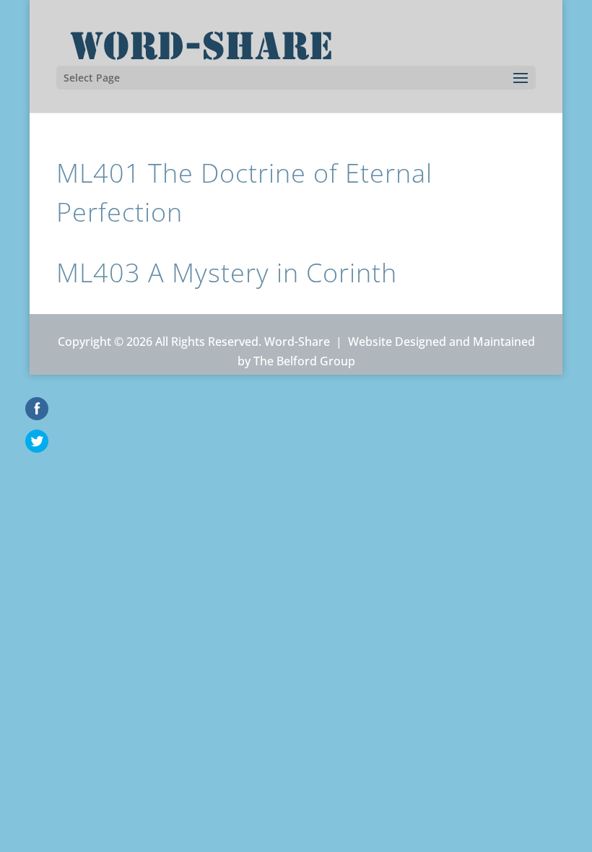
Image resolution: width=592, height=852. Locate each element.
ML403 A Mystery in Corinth (226, 272)
